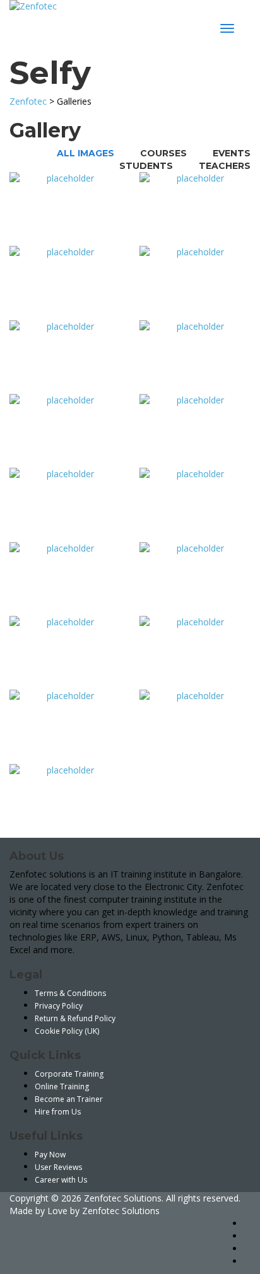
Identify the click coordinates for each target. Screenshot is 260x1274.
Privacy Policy (59, 1005)
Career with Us (61, 1179)
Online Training (62, 1086)
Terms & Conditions (70, 993)
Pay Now (50, 1154)
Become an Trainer (69, 1099)
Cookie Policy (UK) (67, 1031)
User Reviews (58, 1167)
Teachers (225, 165)
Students (146, 165)
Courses (163, 153)
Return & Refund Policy (75, 1018)
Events (232, 153)
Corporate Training (69, 1073)
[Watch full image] (65, 209)
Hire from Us (58, 1111)
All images (85, 153)
